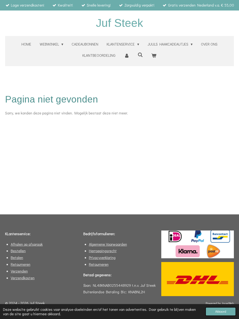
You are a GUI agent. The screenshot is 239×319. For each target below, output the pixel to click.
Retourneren (20, 264)
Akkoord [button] (220, 311)
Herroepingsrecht (103, 250)
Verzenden (19, 271)
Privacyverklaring (102, 257)
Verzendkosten (23, 277)
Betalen (17, 257)
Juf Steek (119, 23)
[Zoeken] (140, 54)
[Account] (126, 55)
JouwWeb (227, 303)
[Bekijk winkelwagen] (153, 55)
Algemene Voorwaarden (108, 244)
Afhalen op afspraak (27, 244)
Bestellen (18, 250)
